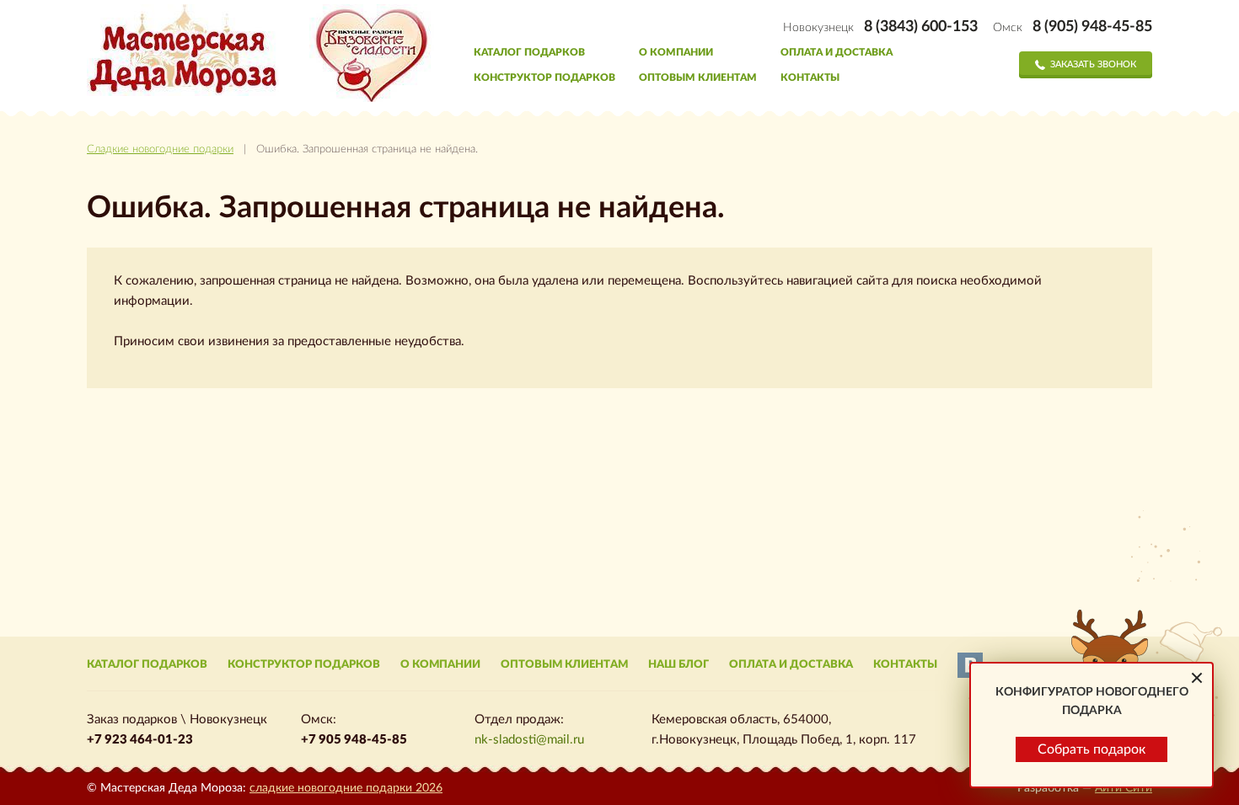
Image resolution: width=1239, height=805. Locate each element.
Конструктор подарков (544, 77)
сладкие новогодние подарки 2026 (345, 788)
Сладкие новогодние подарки (160, 149)
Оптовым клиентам (698, 77)
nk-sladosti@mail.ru (529, 739)
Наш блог (678, 664)
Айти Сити (1123, 788)
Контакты (809, 77)
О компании (676, 52)
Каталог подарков (529, 52)
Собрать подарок (1091, 749)
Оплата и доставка (836, 52)
